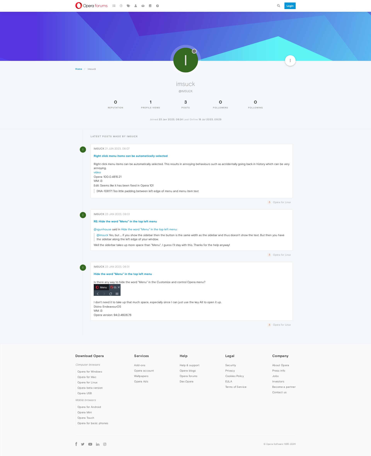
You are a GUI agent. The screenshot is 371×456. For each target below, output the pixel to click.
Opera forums (188, 376)
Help (183, 356)
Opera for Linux (87, 382)
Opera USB (84, 393)
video (97, 172)
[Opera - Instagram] (104, 444)
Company (280, 356)
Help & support (189, 365)
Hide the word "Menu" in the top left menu (149, 229)
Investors (278, 381)
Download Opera (89, 356)
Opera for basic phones (92, 423)
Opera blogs (188, 370)
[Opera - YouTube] (90, 444)
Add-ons (139, 365)
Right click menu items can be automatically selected (131, 155)
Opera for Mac (86, 377)
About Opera (280, 365)
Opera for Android (89, 406)
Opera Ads (141, 381)
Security (230, 365)
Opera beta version (90, 387)
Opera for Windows (89, 371)
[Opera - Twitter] (82, 444)
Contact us (279, 392)
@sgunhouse (102, 229)
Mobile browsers (85, 400)
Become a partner (284, 386)
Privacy (230, 370)
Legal (230, 356)
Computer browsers (87, 364)
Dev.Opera (187, 381)
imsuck (99, 148)
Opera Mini (84, 412)
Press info (278, 370)
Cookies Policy (234, 376)
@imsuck (102, 235)
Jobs (275, 376)
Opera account (144, 370)
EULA (228, 381)
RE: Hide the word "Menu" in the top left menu (125, 221)
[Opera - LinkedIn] (97, 444)
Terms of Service (236, 386)
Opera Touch (85, 417)
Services (141, 356)
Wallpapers (141, 376)
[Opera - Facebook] (76, 444)
